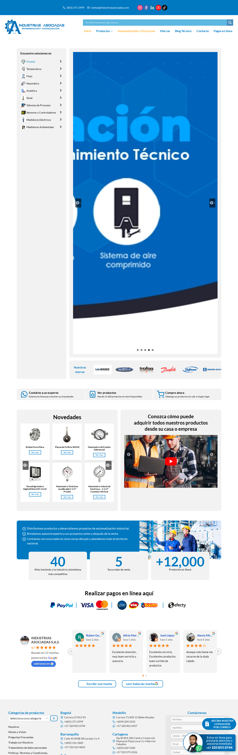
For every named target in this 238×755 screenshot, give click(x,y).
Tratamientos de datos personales (27, 747)
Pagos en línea (223, 31)
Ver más (35, 452)
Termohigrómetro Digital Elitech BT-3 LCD (35, 487)
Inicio (87, 31)
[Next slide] (212, 202)
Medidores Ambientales (40, 127)
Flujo (29, 76)
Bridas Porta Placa (35, 447)
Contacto (203, 31)
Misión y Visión (17, 732)
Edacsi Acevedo (205, 635)
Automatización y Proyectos (136, 31)
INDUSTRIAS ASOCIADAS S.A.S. (45, 640)
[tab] (138, 350)
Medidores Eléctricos (38, 119)
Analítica (31, 90)
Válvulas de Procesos (38, 105)
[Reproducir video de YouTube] (171, 461)
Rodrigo (128, 635)
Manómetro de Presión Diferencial (99, 448)
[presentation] (35, 434)
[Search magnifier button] (230, 22)
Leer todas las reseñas (140, 683)
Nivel (29, 98)
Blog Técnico (183, 31)
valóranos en (41, 663)
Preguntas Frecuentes (20, 737)
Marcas (165, 31)
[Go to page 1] (146, 675)
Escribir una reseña (99, 683)
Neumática (32, 83)
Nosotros (13, 726)
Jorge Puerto (168, 635)
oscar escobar (94, 635)
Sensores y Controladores (41, 112)
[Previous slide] (78, 202)
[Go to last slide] (26, 465)
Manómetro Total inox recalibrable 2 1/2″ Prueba (67, 489)
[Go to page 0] (143, 676)
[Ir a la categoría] (54, 718)
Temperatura (33, 68)
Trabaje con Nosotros (20, 742)
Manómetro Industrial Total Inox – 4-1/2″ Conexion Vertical (99, 489)
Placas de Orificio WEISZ (67, 447)
